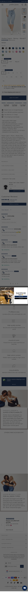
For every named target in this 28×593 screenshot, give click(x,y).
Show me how (21, 296)
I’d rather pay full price (21, 298)
